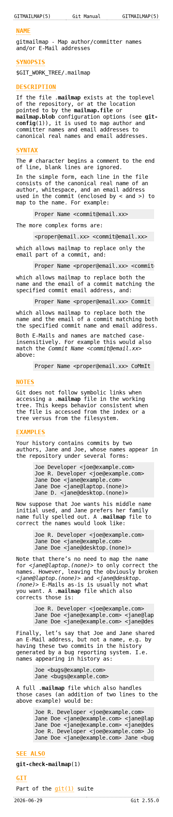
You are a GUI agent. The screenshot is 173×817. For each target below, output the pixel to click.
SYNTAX (27, 150)
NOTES (25, 382)
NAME (23, 30)
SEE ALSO (30, 753)
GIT (21, 778)
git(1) (64, 788)
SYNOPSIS (30, 62)
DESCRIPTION (36, 87)
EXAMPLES (30, 432)
